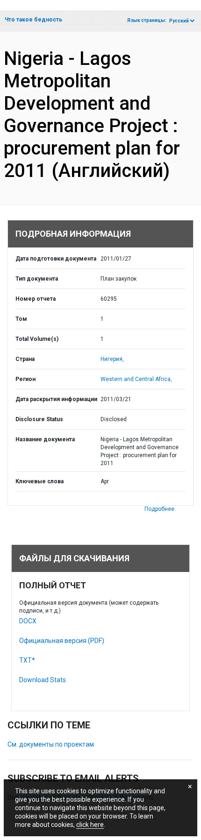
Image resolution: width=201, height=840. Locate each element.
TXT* (27, 660)
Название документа (45, 439)
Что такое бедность (33, 19)
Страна (25, 359)
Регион (25, 379)
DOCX (27, 621)
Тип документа (36, 278)
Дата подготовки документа (55, 258)
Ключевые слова (39, 481)
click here (90, 824)
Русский (179, 20)
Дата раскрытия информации (56, 399)
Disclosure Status (39, 419)
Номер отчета (35, 299)
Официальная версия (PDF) (61, 640)
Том (21, 319)
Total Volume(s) (36, 339)
